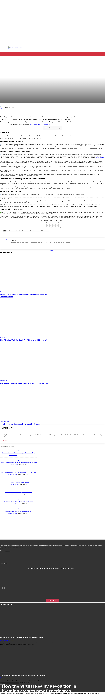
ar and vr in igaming (11, 230)
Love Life (25, 444)
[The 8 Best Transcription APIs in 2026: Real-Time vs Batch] (27, 362)
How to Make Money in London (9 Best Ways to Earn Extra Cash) (18, 472)
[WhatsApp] (56, 112)
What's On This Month (22, 451)
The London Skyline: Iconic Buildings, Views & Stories (18, 501)
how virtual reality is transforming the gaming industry (27, 230)
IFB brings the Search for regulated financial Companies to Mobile (21, 637)
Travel (7, 449)
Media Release (18, 445)
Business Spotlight (25, 439)
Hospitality (17, 443)
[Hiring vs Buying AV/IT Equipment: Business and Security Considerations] (27, 274)
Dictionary (15, 441)
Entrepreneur (12, 442)
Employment (27, 441)
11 (18, 460)
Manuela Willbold (14, 464)
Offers (9, 446)
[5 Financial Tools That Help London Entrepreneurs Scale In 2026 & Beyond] (13, 575)
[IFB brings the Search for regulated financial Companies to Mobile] (27, 620)
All (12, 438)
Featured (30, 442)
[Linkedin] (83, 47)
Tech (14, 447)
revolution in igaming (44, 230)
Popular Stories (15, 446)
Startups (9, 447)
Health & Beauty (9, 443)
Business (26, 438)
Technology (15, 682)
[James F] (1, 107)
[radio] (46, 225)
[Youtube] (94, 47)
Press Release (23, 446)
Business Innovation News (14, 439)
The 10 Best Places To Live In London (18, 482)
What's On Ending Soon (20, 449)
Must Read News (6, 60)
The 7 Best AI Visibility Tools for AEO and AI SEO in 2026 (23, 340)
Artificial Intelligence (5, 421)
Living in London (8, 444)
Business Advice (4, 292)
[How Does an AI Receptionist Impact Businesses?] (27, 403)
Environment (19, 442)
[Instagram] (79, 47)
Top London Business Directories (30, 447)
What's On (12, 449)
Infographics (23, 443)
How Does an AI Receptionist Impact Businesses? (21, 424)
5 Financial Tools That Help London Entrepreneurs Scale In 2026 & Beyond (51, 568)
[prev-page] (1, 588)
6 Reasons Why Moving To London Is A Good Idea (18, 511)
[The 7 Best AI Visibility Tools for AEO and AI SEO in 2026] (27, 319)
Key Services (3, 337)
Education (21, 441)
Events (25, 442)
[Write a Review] (52, 594)
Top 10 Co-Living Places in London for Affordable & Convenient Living (18, 462)
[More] (65, 112)
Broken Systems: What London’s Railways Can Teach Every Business (23, 675)
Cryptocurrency (8, 441)
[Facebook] (75, 47)
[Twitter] (90, 47)
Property (29, 446)
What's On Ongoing (23, 450)
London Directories (18, 444)
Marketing (11, 445)
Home (1, 60)
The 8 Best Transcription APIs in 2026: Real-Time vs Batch (24, 383)
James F (6, 107)
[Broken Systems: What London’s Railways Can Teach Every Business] (27, 658)
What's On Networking (12, 450)
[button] (103, 57)
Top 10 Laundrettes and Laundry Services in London (18, 492)
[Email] (60, 112)
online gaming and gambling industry (40, 124)
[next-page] (3, 588)
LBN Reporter (13, 494)
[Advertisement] (10, 525)
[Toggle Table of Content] (59, 128)
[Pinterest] (51, 112)
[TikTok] (87, 47)
